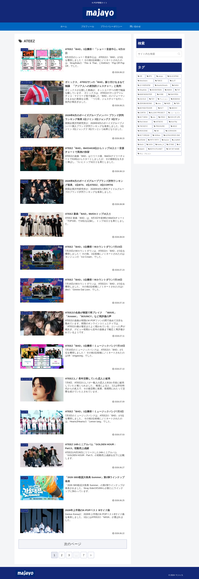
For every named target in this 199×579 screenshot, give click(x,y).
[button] (179, 53)
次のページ (72, 544)
